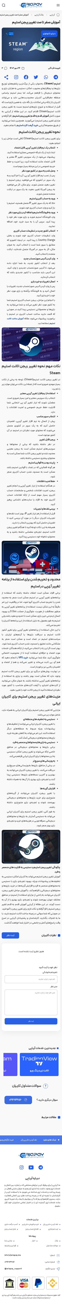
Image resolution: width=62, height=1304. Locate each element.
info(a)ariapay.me (12, 1255)
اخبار (33, 1241)
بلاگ (56, 1241)
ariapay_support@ (13, 1269)
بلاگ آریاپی (39, 15)
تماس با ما (8, 1241)
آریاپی (52, 14)
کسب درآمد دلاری (11, 1224)
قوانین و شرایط (10, 1245)
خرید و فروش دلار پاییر (30, 1224)
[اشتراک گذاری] (6, 77)
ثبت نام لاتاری (53, 1229)
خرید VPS (23, 658)
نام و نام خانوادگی (50, 972)
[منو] (58, 5)
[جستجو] (3, 5)
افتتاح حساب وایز (32, 1229)
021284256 (15, 1100)
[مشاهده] (55, 77)
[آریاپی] (30, 5)
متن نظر (54, 986)
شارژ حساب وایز (10, 1229)
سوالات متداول (52, 1245)
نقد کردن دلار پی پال (23, 1140)
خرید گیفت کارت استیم (27, 125)
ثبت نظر (10, 935)
